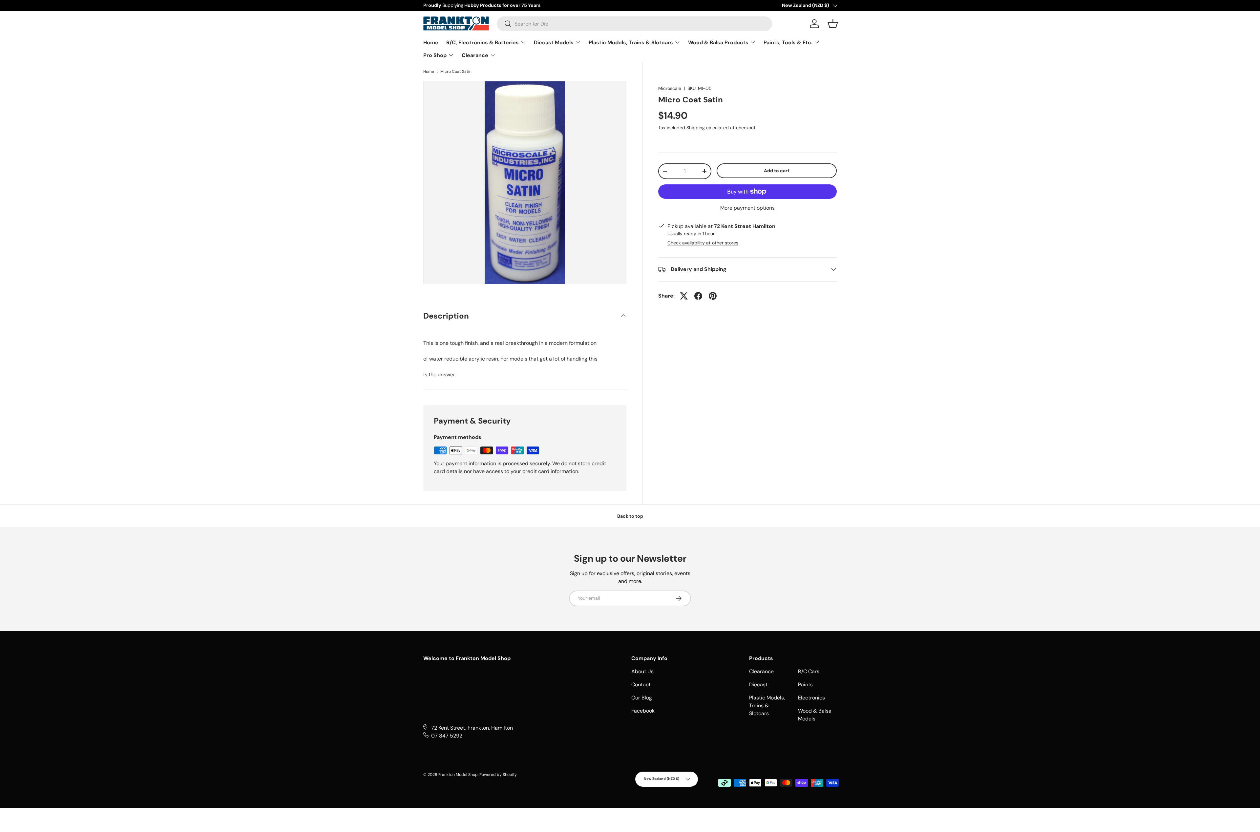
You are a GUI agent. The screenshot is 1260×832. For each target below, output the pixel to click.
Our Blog (641, 697)
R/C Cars (808, 671)
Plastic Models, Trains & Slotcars (631, 42)
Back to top (630, 516)
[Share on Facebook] (698, 296)
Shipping (695, 128)
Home (430, 42)
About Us (642, 671)
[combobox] (634, 23)
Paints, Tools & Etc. (789, 42)
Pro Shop (435, 55)
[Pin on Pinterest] (712, 296)
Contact (641, 684)
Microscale (669, 88)
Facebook (643, 710)
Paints (805, 684)
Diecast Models (554, 42)
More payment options (747, 207)
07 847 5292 (446, 735)
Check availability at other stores (702, 243)
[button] (833, 23)
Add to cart (776, 171)
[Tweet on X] (684, 296)
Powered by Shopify (498, 774)
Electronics (811, 697)
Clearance (476, 55)
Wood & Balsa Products (719, 42)
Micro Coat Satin (456, 71)
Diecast (758, 684)
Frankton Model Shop (458, 774)
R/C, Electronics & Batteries (483, 42)
